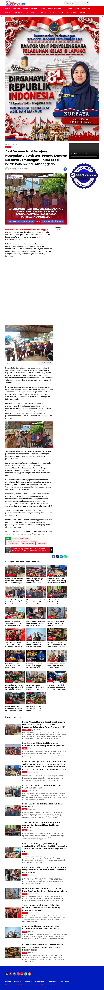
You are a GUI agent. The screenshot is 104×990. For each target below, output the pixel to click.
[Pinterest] (10, 974)
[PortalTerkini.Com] (15, 3)
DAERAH (8, 147)
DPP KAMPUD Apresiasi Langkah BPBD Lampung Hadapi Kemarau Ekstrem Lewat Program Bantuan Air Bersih (56, 687)
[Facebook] (53, 556)
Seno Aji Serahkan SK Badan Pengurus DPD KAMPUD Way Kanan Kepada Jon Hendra (34, 645)
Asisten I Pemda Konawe (21, 538)
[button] (88, 3)
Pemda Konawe (28, 544)
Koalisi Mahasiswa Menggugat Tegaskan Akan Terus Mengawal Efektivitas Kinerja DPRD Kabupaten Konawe (13, 708)
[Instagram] (18, 974)
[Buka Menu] (97, 3)
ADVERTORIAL (10, 574)
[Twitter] (57, 556)
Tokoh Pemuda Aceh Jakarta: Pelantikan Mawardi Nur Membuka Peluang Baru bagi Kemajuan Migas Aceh (13, 645)
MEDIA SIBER (39, 981)
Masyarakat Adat (13, 544)
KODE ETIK (17, 981)
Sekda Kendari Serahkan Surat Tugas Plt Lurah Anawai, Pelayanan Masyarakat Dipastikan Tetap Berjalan (56, 666)
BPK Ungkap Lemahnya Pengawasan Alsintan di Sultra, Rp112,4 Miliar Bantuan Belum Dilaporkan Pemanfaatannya (14, 687)
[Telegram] (61, 556)
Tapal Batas (42, 544)
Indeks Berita (64, 981)
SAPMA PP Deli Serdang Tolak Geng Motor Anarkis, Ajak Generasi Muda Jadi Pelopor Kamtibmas (55, 602)
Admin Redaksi (14, 168)
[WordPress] (14, 974)
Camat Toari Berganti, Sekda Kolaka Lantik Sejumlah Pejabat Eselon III (14, 602)
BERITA (29, 574)
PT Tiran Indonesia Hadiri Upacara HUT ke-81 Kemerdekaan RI (35, 602)
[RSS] (29, 974)
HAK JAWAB (28, 981)
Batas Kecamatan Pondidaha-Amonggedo (22, 541)
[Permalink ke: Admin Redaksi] (7, 169)
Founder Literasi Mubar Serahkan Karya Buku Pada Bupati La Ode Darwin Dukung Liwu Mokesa (55, 623)
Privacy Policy (52, 981)
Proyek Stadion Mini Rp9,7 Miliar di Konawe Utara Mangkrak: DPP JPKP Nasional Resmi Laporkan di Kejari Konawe (35, 623)
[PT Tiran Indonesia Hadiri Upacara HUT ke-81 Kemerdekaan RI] (36, 592)
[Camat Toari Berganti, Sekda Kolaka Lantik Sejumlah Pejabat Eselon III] (15, 592)
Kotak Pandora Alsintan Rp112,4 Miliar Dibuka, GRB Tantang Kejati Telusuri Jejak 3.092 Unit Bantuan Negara (56, 645)
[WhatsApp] (65, 556)
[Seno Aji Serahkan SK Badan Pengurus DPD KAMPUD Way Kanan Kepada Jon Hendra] (36, 634)
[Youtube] (22, 974)
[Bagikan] (65, 169)
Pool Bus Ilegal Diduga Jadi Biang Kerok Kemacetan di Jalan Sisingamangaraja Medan (35, 581)
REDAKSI (8, 981)
